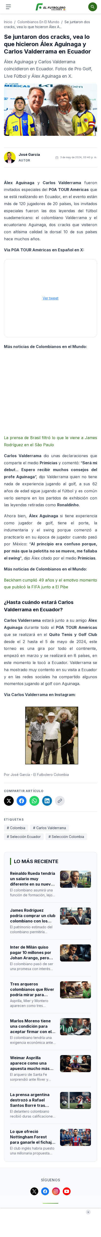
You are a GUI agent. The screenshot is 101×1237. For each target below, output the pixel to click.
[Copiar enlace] (60, 801)
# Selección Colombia (66, 837)
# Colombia (16, 828)
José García (29, 154)
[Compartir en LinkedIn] (47, 801)
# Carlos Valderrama (49, 828)
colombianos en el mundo (38, 22)
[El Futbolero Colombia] (50, 7)
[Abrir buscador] (92, 6)
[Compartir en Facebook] (21, 801)
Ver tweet (50, 298)
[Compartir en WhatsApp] (34, 801)
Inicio (8, 22)
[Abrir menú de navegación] (8, 6)
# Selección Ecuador (24, 837)
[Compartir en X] (9, 801)
